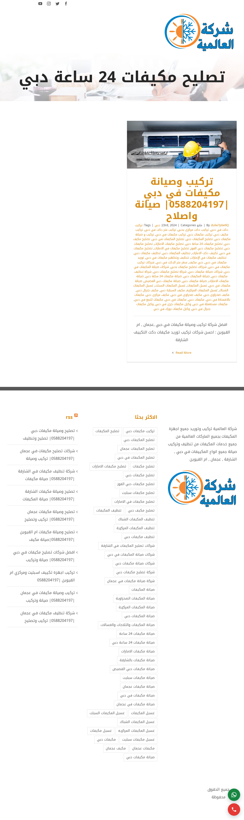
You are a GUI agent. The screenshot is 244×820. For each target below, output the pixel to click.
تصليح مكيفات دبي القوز (207, 248)
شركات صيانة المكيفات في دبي (131, 554)
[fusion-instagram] (49, 3)
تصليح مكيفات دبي (140, 475)
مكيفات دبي (196, 299)
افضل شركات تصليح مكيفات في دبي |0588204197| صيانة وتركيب (44, 556)
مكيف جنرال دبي (147, 290)
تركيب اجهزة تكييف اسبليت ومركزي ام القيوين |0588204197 (42, 576)
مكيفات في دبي (176, 299)
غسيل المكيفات (197, 285)
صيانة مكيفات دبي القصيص (162, 281)
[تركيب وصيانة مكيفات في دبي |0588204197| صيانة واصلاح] (182, 145)
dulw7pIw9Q (220, 225)
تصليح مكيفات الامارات (169, 244)
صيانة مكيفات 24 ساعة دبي (163, 276)
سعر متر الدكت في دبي (171, 262)
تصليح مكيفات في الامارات (171, 248)
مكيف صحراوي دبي (216, 295)
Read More (183, 353)
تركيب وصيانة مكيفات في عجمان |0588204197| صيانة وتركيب (47, 596)
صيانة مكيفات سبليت (139, 678)
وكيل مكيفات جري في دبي (173, 304)
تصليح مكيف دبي (141, 510)
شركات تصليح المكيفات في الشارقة (128, 546)
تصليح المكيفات (107, 431)
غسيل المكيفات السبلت (170, 285)
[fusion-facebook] (66, 3)
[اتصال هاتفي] (234, 809)
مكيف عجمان (116, 748)
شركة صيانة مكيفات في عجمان (131, 581)
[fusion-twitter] (57, 3)
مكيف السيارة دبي (172, 290)
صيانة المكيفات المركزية (137, 607)
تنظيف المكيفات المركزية (136, 528)
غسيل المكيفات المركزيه (202, 290)
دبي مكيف (196, 262)
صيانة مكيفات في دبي (137, 695)
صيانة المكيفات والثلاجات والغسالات (128, 625)
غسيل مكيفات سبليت (138, 739)
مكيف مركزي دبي (157, 295)
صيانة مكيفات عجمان (139, 686)
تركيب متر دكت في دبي (160, 230)
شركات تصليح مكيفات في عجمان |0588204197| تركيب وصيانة (47, 454)
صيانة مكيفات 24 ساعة (137, 633)
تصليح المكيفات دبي (199, 239)
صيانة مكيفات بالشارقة (137, 660)
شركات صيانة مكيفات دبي (205, 272)
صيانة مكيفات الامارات (138, 651)
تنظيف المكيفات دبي (176, 253)
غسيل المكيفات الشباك (137, 722)
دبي (157, 225)
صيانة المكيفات (143, 589)
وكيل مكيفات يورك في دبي (171, 309)
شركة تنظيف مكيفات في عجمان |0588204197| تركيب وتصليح (47, 616)
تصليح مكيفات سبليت (138, 493)
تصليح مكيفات (144, 466)
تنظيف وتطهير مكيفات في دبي (167, 258)
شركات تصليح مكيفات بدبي (189, 267)
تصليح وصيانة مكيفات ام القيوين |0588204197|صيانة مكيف (47, 535)
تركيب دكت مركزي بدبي (193, 230)
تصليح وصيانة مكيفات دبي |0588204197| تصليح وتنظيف (49, 434)
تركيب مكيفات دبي (200, 234)
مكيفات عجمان (143, 748)
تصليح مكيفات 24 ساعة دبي (204, 244)
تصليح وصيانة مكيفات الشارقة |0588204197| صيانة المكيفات (49, 495)
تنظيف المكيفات (109, 510)
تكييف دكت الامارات (205, 253)
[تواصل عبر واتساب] (234, 795)
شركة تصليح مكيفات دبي (170, 272)
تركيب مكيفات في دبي (171, 234)
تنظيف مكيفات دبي (147, 253)
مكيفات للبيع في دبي (148, 299)
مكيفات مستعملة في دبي (210, 304)
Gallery (175, 144)
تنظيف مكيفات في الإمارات (208, 258)
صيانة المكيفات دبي (196, 276)
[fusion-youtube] (40, 3)
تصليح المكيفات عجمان (137, 449)
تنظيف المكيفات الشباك (136, 519)
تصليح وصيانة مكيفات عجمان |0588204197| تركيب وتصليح (50, 515)
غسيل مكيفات (101, 731)
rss (69, 417)
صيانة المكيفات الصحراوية (135, 598)
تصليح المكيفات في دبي (168, 239)
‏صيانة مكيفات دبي (194, 281)
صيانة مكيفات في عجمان (136, 704)
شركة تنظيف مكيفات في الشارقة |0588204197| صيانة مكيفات (46, 474)
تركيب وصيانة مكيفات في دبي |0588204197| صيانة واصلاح (188, 144)
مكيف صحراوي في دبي (186, 295)
